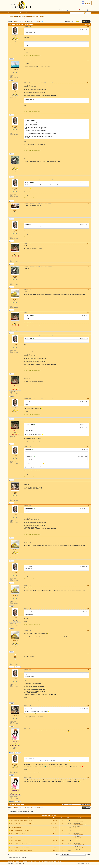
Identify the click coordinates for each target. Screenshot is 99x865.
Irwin (81, 837)
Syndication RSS (57, 861)
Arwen (14, 69)
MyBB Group (21, 863)
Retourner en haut (25, 861)
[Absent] (18, 492)
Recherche (63, 10)
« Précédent (16, 21)
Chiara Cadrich (83, 824)
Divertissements (40, 16)
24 (35, 21)
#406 (88, 421)
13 (25, 21)
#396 (88, 179)
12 (22, 21)
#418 (88, 728)
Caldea (14, 166)
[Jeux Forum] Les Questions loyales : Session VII (22, 820)
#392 (88, 60)
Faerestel (55, 827)
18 (62, 820)
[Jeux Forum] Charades (16, 827)
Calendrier (83, 10)
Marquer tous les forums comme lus (45, 861)
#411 (88, 563)
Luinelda (14, 36)
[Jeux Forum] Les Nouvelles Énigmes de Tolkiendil (22, 823)
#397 (88, 203)
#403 (88, 335)
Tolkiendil (10, 861)
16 (31, 21)
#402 (88, 312)
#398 (88, 221)
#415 (88, 653)
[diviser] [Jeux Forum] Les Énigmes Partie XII (21, 830)
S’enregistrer (29, 12)
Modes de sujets (87, 24)
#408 (88, 482)
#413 (88, 608)
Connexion (22, 12)
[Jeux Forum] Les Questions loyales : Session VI (22, 850)
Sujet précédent (13, 804)
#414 (88, 630)
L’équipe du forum (17, 861)
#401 (88, 289)
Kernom (81, 821)
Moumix (54, 833)
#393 (88, 82)
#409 (88, 505)
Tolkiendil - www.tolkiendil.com (26, 16)
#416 (88, 669)
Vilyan (14, 656)
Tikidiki (54, 847)
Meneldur (14, 492)
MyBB (12, 863)
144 (62, 830)
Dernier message (76, 821)
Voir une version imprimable (15, 854)
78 (62, 827)
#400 (88, 266)
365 (62, 840)
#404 (88, 375)
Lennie (81, 834)
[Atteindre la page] (42, 21)
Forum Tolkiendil (12, 16)
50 (62, 847)
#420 (88, 777)
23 (62, 850)
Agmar (81, 827)
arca (14, 210)
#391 (88, 26)
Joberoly (54, 830)
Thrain (14, 299)
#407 (88, 446)
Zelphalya (82, 831)
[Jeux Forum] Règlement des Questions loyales (21, 843)
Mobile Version (33, 861)
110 (62, 823)
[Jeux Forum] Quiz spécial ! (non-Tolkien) (20, 847)
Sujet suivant (21, 804)
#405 (88, 398)
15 (29, 21)
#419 (88, 754)
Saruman (55, 840)
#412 (88, 585)
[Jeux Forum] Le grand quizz (17, 840)
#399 (88, 243)
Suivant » (38, 21)
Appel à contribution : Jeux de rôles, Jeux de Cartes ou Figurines (25, 837)
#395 (88, 155)
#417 (88, 705)
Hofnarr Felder (54, 823)
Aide (89, 10)
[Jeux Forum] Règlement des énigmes (19, 833)
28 (62, 837)
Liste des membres (73, 10)
